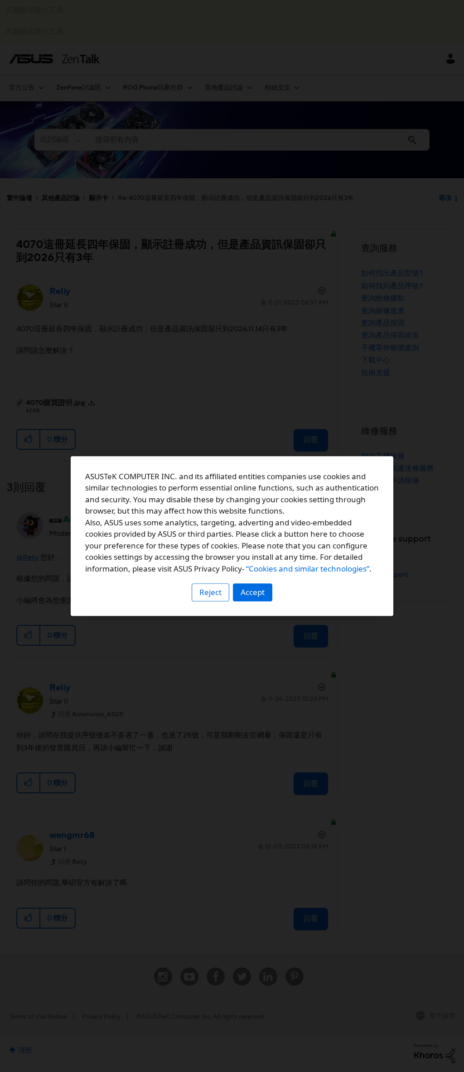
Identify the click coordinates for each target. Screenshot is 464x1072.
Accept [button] (253, 592)
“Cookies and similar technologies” (307, 568)
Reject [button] (210, 592)
